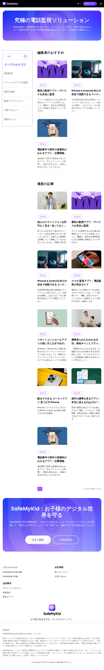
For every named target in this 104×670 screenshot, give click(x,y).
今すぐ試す (90, 3)
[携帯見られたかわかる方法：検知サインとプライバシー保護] (86, 319)
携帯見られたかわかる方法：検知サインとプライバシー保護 (86, 341)
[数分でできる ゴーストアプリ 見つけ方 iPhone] (52, 378)
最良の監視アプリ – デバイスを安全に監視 (52, 92)
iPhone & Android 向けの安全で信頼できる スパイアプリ (86, 92)
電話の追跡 (9, 91)
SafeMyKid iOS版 (10, 576)
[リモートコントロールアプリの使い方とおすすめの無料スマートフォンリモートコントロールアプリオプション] (52, 319)
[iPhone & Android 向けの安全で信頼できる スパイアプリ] (52, 260)
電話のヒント (10, 119)
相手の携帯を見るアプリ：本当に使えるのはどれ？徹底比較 (86, 400)
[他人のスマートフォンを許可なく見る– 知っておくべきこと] (52, 202)
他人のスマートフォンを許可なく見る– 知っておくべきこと (52, 223)
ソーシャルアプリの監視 (16, 82)
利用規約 (6, 592)
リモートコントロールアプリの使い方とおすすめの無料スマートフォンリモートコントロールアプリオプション (52, 341)
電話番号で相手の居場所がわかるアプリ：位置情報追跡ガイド (52, 151)
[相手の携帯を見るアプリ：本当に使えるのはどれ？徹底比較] (86, 378)
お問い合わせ (60, 576)
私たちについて (61, 572)
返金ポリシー (8, 596)
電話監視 (8, 73)
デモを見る (66, 539)
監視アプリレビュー (13, 100)
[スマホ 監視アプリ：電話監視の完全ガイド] (86, 260)
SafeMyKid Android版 (12, 572)
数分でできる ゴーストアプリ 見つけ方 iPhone (52, 400)
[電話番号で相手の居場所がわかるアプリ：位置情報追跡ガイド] (52, 437)
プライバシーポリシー (12, 588)
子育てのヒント (11, 110)
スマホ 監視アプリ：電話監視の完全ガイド (86, 282)
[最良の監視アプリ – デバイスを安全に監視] (86, 202)
